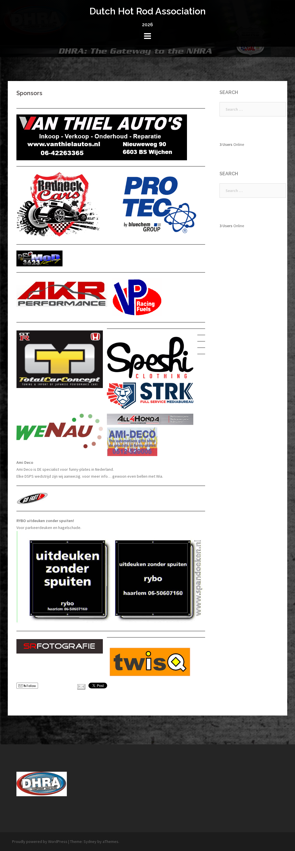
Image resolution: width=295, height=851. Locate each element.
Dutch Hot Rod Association (147, 11)
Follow (31, 686)
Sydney (90, 841)
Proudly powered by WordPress (39, 841)
